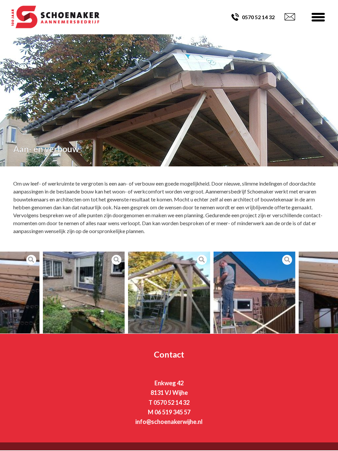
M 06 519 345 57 (169, 412)
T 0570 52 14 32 (169, 402)
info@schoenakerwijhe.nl (169, 421)
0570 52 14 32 (258, 17)
